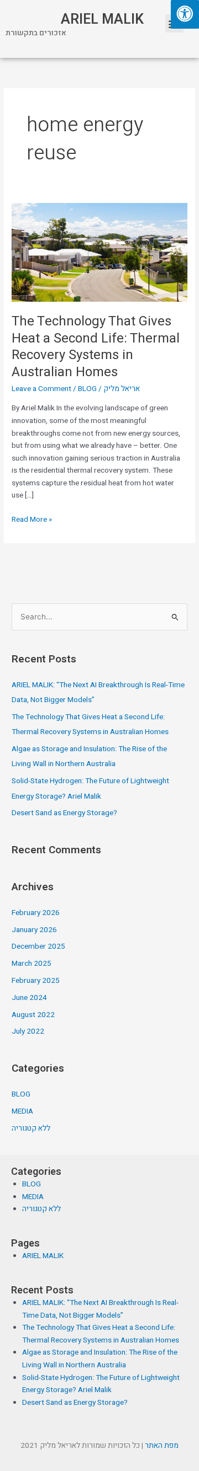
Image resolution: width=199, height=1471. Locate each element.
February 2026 (36, 912)
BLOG (87, 388)
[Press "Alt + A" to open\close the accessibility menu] (185, 14)
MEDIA (22, 1111)
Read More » (32, 519)
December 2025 (38, 946)
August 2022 (33, 1014)
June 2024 (29, 997)
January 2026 (34, 929)
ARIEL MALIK (102, 19)
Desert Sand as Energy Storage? (64, 813)
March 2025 (31, 963)
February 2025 (36, 980)
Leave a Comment (41, 388)
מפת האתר (162, 1445)
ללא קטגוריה (31, 1128)
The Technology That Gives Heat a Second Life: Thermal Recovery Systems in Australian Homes (96, 347)
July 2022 (28, 1031)
